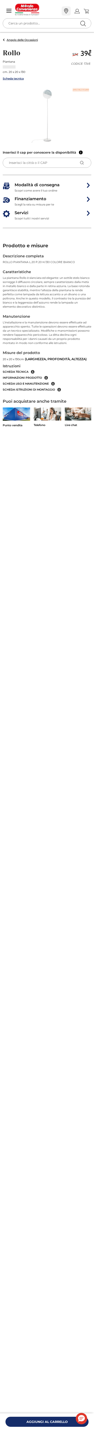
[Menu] (9, 11)
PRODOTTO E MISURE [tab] (25, 245)
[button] (47, 115)
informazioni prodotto (22, 377)
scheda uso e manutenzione (26, 383)
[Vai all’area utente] (77, 11)
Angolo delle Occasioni (22, 40)
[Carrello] (86, 11)
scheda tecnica (16, 371)
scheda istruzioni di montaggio (29, 389)
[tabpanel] (47, 322)
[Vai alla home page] (36, 10)
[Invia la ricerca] (83, 23)
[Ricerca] (73, 11)
